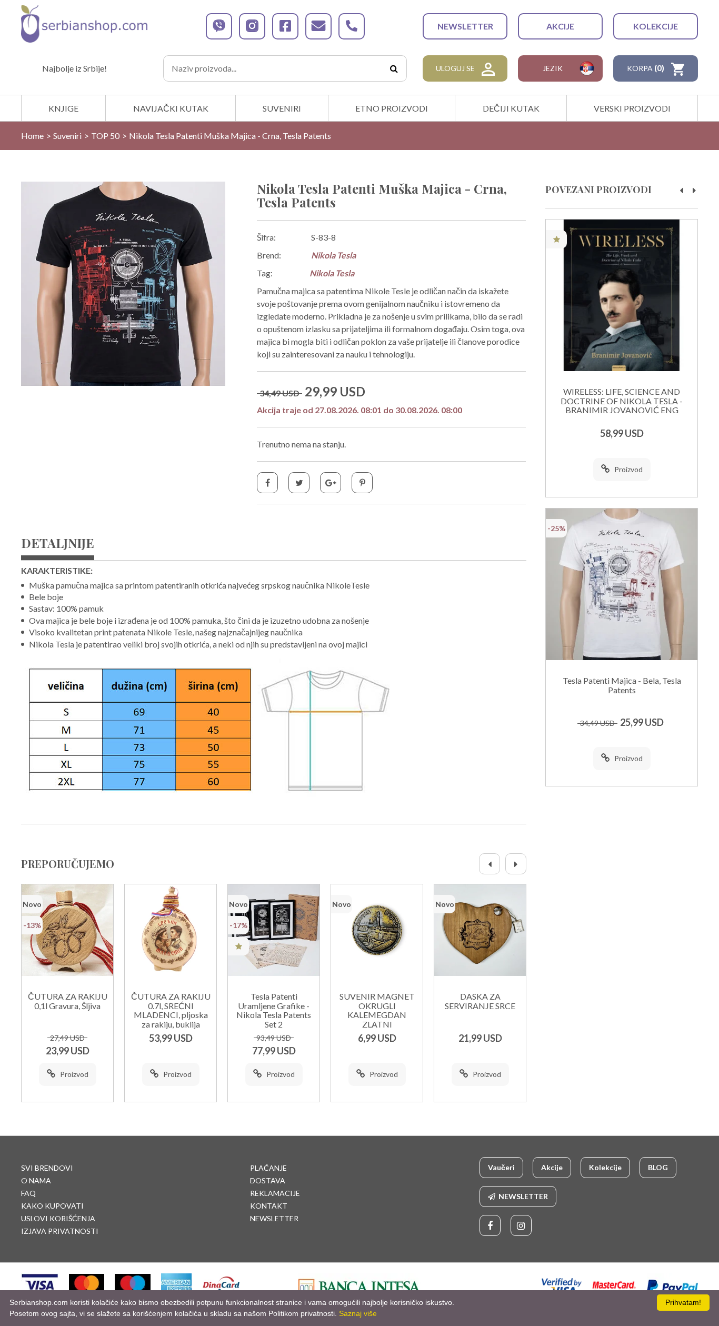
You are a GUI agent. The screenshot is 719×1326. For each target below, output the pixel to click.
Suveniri (282, 108)
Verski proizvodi (632, 108)
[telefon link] (351, 26)
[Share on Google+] (330, 482)
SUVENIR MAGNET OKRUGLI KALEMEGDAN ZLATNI (377, 1010)
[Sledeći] (515, 863)
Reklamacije (275, 1193)
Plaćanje (268, 1167)
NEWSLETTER (465, 26)
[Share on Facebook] (267, 482)
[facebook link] (285, 26)
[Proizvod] (67, 930)
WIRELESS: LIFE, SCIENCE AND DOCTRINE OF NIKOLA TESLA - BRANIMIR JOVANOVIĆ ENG (622, 401)
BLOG (658, 1167)
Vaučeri (501, 1167)
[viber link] (219, 26)
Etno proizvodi (391, 108)
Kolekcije (655, 26)
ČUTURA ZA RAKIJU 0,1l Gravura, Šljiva (67, 1001)
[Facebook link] (490, 1225)
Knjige (63, 108)
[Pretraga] (394, 68)
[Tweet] (298, 482)
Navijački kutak (170, 108)
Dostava (267, 1180)
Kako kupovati (52, 1205)
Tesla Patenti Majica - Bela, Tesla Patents (622, 685)
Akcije (560, 26)
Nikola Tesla (333, 255)
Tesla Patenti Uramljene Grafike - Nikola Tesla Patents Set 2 (273, 1010)
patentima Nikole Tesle (368, 291)
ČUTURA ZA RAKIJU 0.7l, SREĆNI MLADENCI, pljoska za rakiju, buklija (171, 1010)
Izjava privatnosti (59, 1231)
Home (32, 136)
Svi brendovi (47, 1167)
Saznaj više (358, 1313)
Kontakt (268, 1205)
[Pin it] (362, 482)
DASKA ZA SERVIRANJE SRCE (480, 1001)
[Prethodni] (489, 863)
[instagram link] (252, 26)
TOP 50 (105, 136)
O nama (36, 1180)
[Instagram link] (521, 1225)
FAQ (28, 1193)
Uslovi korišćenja (58, 1218)
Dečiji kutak (511, 108)
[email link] (318, 26)
